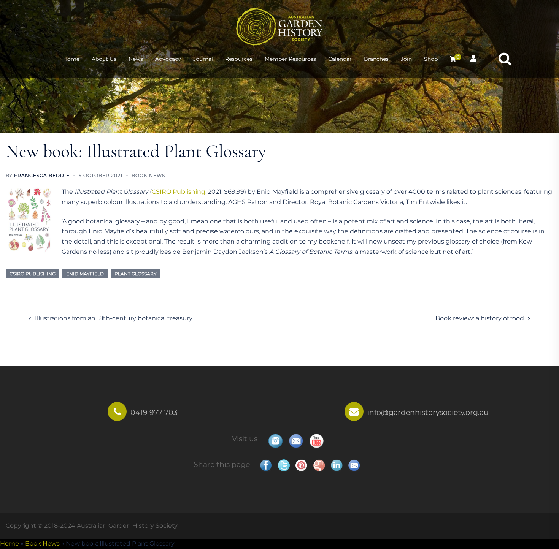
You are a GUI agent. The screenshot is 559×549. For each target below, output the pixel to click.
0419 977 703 (154, 412)
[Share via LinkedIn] (336, 465)
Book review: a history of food (479, 318)
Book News (148, 175)
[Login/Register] (473, 57)
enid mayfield (85, 274)
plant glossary (135, 274)
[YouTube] (316, 441)
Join (406, 58)
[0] (453, 58)
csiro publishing (33, 274)
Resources (239, 58)
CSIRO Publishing (178, 191)
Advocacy (168, 58)
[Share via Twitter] (283, 465)
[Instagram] (275, 441)
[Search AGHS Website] (505, 59)
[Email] (296, 441)
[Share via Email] (354, 465)
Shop (431, 58)
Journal (203, 58)
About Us (104, 58)
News (136, 58)
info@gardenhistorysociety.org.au (428, 412)
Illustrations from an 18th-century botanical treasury (113, 318)
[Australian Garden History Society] (279, 26)
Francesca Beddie (42, 175)
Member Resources (290, 58)
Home (71, 58)
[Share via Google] (319, 465)
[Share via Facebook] (265, 465)
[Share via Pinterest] (301, 465)
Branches (376, 58)
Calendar (340, 58)
